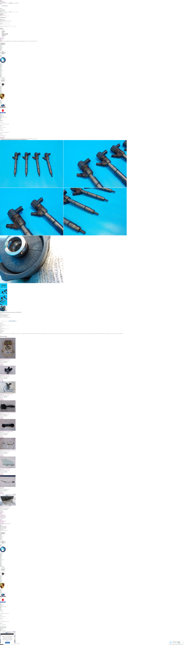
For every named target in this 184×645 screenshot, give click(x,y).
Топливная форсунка (22, 138)
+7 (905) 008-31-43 (3, 2)
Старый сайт (2, 522)
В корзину (1, 644)
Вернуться (1, 19)
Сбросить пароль (2, 17)
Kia (3, 138)
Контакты (3, 31)
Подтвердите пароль (3, 26)
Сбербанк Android (3, 516)
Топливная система (15, 138)
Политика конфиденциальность (5, 523)
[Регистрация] (1, 28)
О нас (3, 32)
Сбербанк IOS (2, 515)
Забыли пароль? (2, 14)
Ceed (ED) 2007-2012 (8, 138)
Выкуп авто (4, 35)
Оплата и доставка (5, 33)
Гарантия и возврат (5, 34)
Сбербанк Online (2, 514)
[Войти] (1, 13)
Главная (3, 30)
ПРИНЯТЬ (7, 642)
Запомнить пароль (4, 12)
